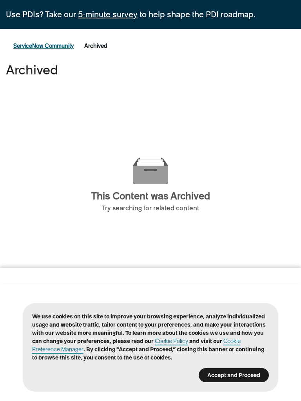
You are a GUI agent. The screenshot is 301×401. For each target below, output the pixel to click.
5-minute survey (108, 14)
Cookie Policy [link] (171, 341)
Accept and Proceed (233, 375)
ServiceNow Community (43, 45)
